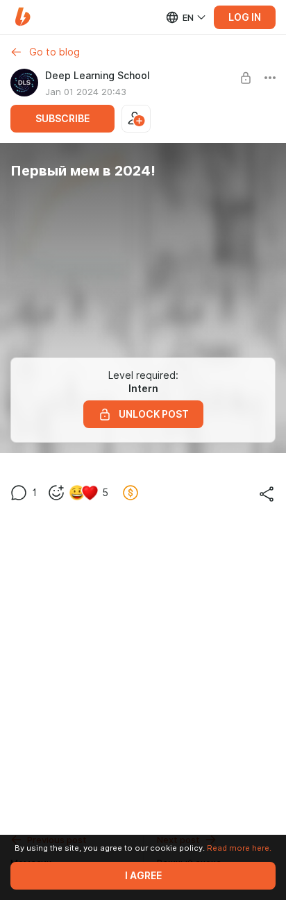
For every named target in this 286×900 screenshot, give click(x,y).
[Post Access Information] (246, 78)
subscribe (62, 118)
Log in (244, 17)
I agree (143, 875)
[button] (22, 17)
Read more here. (239, 848)
